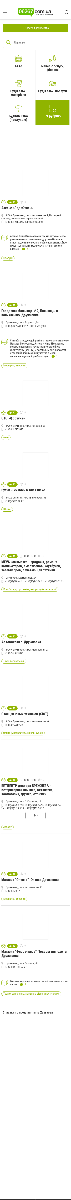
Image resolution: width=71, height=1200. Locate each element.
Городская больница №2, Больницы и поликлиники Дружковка (29, 313)
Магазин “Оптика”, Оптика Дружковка (30, 880)
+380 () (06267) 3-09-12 (16, 326)
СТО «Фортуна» (13, 418)
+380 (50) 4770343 (14, 653)
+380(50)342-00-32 (34, 581)
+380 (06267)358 (37, 326)
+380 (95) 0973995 (14, 429)
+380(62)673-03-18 (14, 808)
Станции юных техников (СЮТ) (24, 714)
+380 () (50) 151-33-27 (16, 966)
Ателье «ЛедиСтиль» (17, 208)
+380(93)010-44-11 (14, 581)
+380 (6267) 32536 (14, 725)
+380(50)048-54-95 (34, 805)
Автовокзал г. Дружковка (21, 642)
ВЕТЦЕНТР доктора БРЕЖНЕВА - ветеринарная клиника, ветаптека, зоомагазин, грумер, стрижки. (27, 790)
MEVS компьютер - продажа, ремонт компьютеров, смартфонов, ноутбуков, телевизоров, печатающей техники (31, 566)
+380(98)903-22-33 (54, 581)
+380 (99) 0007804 (34, 222)
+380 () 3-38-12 (12, 891)
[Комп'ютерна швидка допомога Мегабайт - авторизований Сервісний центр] (35, 138)
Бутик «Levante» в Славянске (23, 490)
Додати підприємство (37, 28)
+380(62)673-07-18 (14, 805)
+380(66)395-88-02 (14, 501)
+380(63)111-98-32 (34, 808)
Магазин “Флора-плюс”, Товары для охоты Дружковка (34, 953)
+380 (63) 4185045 (14, 222)
